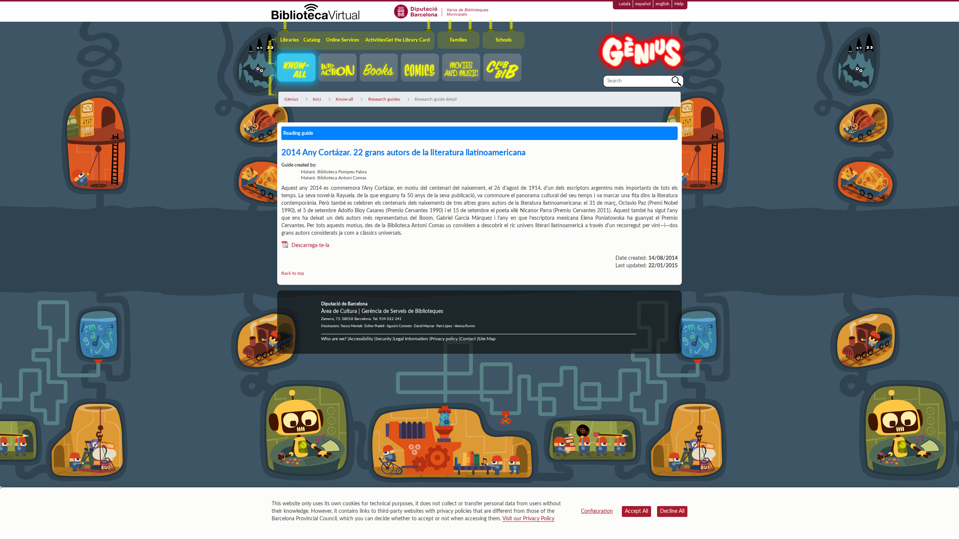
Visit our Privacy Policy (528, 518)
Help (679, 3)
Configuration (597, 511)
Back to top (292, 273)
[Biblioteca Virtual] (315, 11)
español (643, 3)
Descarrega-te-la (310, 245)
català (624, 3)
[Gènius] (640, 48)
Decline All (672, 511)
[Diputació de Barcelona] (441, 11)
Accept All (636, 511)
